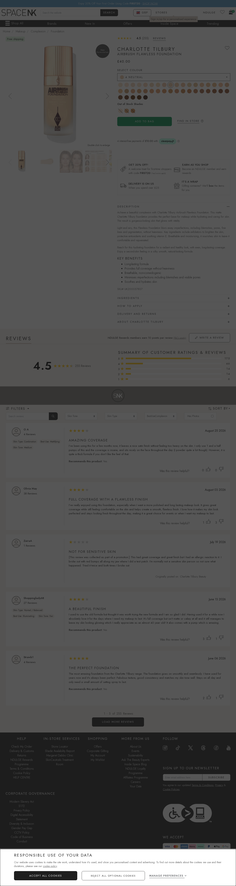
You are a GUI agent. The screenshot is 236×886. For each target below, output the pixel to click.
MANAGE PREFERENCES (166, 876)
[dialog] (118, 867)
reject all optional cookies (113, 876)
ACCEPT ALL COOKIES (45, 876)
